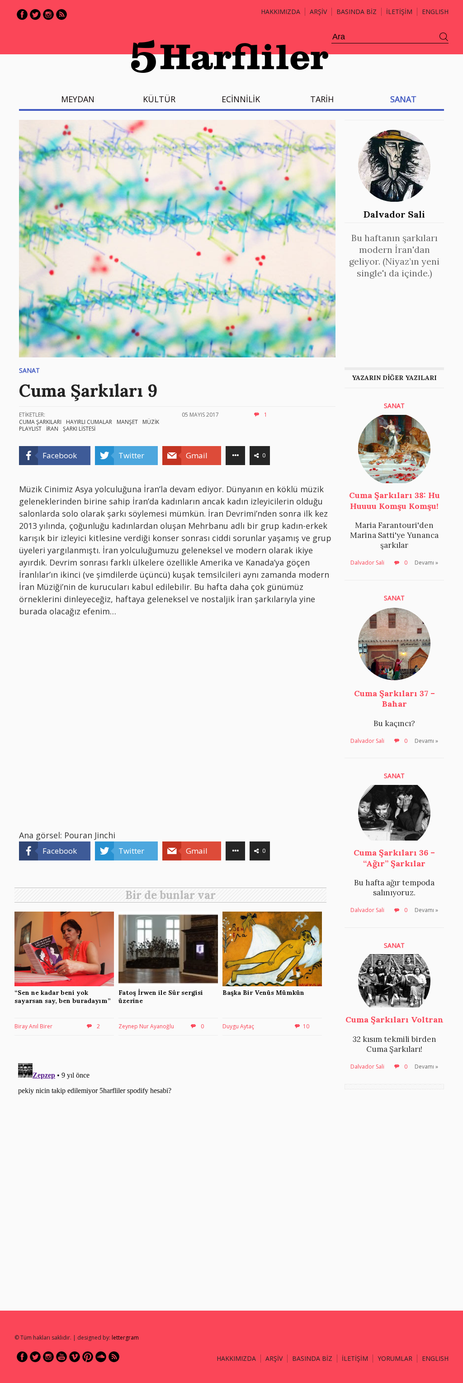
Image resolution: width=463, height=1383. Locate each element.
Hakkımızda (280, 11)
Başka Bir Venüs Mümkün (263, 993)
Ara (444, 37)
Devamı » (426, 562)
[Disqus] (172, 1173)
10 (306, 1026)
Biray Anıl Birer (33, 1026)
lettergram (125, 1337)
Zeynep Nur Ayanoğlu (146, 1026)
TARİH (322, 99)
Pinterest (87, 1356)
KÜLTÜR (159, 99)
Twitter (35, 14)
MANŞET (127, 422)
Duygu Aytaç (238, 1026)
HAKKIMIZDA (236, 1358)
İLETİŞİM (399, 11)
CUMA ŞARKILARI (40, 422)
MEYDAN (77, 99)
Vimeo (74, 1356)
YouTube (61, 1356)
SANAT (403, 99)
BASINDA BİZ (356, 11)
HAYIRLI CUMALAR (89, 422)
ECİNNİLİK (241, 99)
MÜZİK (150, 422)
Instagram (48, 14)
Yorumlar (395, 1358)
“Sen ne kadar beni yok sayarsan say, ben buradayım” (62, 997)
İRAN (52, 428)
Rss (61, 14)
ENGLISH (435, 11)
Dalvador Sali (394, 214)
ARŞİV (318, 11)
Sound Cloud (100, 1356)
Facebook (22, 14)
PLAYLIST (30, 428)
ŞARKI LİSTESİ (79, 428)
